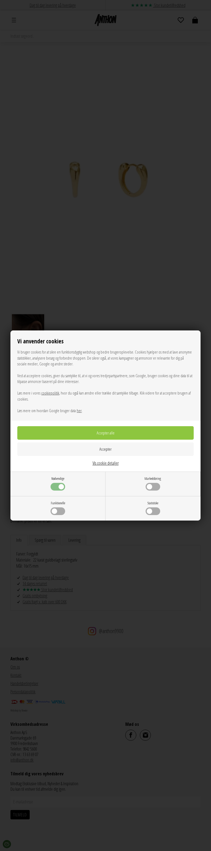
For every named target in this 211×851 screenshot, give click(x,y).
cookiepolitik (50, 393)
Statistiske (153, 502)
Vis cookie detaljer (106, 463)
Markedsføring (153, 478)
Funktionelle (58, 502)
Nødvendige (57, 478)
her (79, 410)
